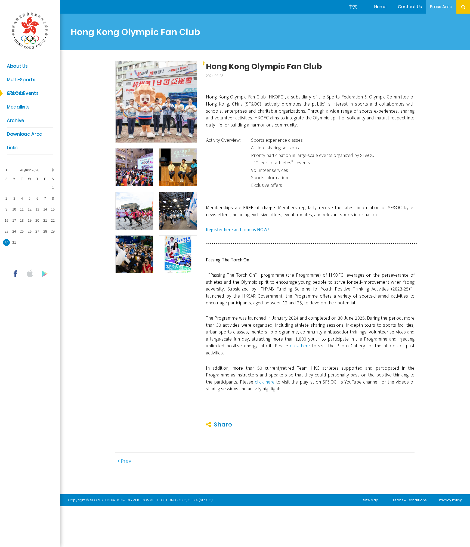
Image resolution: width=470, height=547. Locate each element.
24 (14, 231)
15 (53, 209)
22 (53, 220)
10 (14, 209)
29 (53, 231)
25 (22, 231)
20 (37, 220)
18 (22, 220)
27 (37, 231)
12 (30, 209)
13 (37, 209)
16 (6, 220)
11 (22, 209)
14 (45, 209)
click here (300, 345)
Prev (125, 461)
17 (14, 220)
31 (14, 242)
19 (30, 220)
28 (45, 231)
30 (6, 242)
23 (6, 231)
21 (45, 220)
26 (30, 231)
